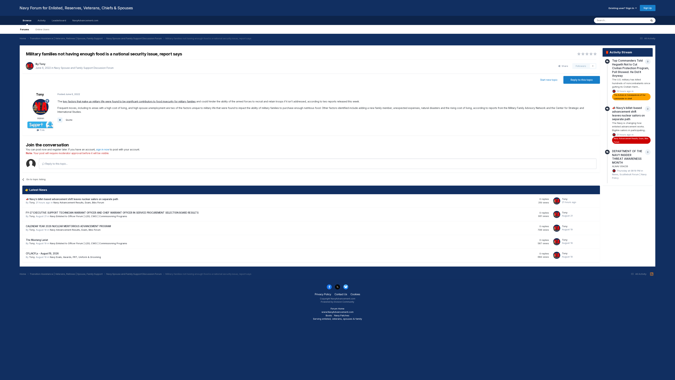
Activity (42, 20)
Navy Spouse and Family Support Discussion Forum (84, 67)
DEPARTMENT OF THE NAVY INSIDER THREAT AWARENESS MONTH (627, 156)
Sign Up (648, 8)
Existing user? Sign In (622, 8)
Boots (329, 315)
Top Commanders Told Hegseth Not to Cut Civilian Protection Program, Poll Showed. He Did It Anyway (630, 68)
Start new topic (549, 79)
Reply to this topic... (56, 163)
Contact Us (341, 294)
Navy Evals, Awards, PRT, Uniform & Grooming (75, 257)
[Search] (651, 20)
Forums (24, 29)
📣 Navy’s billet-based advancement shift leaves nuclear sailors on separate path (72, 199)
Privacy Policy (323, 294)
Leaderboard (59, 20)
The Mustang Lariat (37, 240)
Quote (69, 119)
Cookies (355, 294)
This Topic (637, 20)
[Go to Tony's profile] (30, 66)
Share (564, 66)
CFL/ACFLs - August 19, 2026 (42, 253)
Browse (27, 20)
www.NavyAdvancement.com (337, 312)
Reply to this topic (582, 79)
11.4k (42, 130)
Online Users (42, 29)
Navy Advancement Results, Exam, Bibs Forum (78, 202)
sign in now (102, 149)
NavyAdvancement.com (85, 20)
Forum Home (337, 308)
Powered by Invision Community (337, 301)
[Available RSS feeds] (651, 274)
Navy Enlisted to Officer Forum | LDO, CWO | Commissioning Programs (88, 216)
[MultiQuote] (59, 120)
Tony (42, 63)
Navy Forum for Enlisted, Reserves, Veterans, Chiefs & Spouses (76, 8)
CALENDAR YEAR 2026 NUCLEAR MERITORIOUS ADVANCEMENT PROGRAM (68, 226)
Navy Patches (341, 315)
